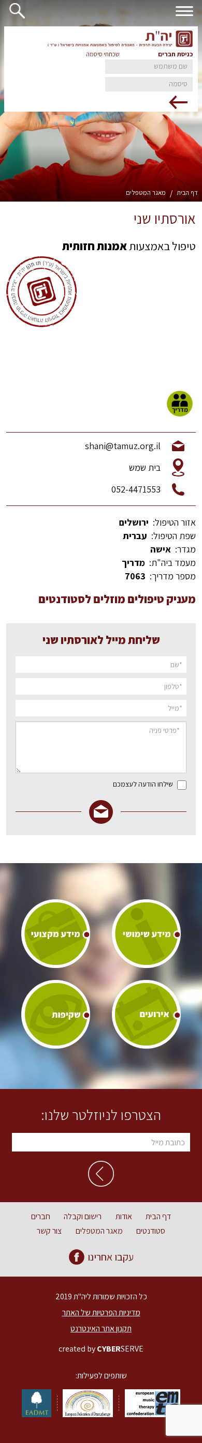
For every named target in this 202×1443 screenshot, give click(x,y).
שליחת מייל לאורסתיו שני (101, 640)
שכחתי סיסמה (103, 54)
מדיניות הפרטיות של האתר (101, 1313)
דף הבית (187, 192)
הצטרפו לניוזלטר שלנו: (101, 1115)
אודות (124, 1216)
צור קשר (49, 1231)
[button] (14, 11)
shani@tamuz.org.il (123, 446)
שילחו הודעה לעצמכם (143, 784)
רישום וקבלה (83, 1216)
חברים (40, 1216)
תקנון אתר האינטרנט (101, 1329)
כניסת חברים (175, 54)
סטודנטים (150, 1231)
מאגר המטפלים (146, 192)
